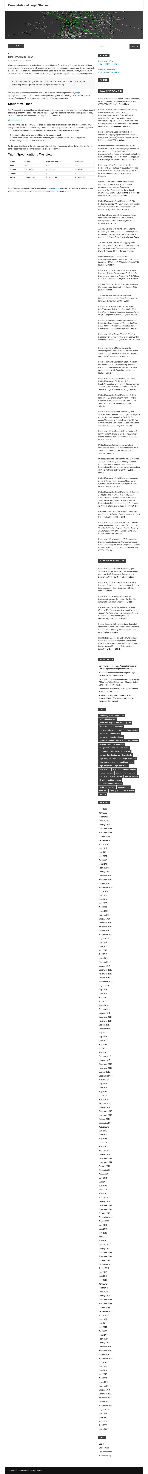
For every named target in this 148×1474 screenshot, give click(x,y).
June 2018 (103, 993)
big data (128, 723)
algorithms (119, 716)
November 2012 (105, 1256)
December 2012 (105, 1252)
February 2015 (105, 1150)
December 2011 (105, 1300)
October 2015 (104, 1119)
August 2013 (104, 1221)
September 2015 (106, 1123)
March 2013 (103, 1241)
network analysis (131, 776)
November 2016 (105, 1068)
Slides (137, 340)
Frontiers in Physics (119, 618)
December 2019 (105, 923)
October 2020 (104, 883)
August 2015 (104, 1127)
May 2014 (103, 1186)
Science (109, 290)
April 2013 (103, 1237)
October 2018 (104, 978)
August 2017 (104, 1033)
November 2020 (105, 880)
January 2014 (104, 1201)
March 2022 (103, 817)
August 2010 (104, 1362)
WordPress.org (105, 1456)
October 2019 (104, 931)
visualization (129, 791)
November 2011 (105, 1303)
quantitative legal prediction (110, 784)
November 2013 (105, 1209)
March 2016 (103, 1099)
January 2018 (104, 1013)
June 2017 (103, 1040)
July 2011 (103, 1319)
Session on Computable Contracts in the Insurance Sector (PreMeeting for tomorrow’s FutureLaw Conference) (117, 698)
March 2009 (103, 1429)
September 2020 (106, 887)
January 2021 (104, 872)
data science (133, 741)
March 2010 (103, 1382)
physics (102, 780)
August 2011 (104, 1315)
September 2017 (106, 1029)
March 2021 (103, 864)
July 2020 (103, 895)
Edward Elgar (105, 160)
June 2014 (103, 1182)
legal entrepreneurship (108, 762)
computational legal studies (127, 730)
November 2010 (105, 1351)
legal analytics (105, 759)
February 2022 (105, 821)
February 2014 (105, 1197)
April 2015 (103, 1143)
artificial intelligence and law (110, 723)
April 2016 (103, 1095)
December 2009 (105, 1394)
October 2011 (104, 1307)
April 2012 (103, 1284)
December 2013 (105, 1205)
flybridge (77, 93)
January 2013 (104, 1248)
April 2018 (103, 1001)
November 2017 (105, 1021)
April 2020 (103, 907)
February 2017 (105, 1056)
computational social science (111, 737)
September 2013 (106, 1217)
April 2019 (103, 954)
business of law (117, 726)
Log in (101, 1444)
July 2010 (103, 1366)
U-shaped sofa (61, 128)
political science (114, 780)
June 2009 (103, 1417)
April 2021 (103, 860)
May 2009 (103, 1421)
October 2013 (104, 1213)
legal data (117, 759)
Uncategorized (115, 791)
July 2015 (103, 1131)
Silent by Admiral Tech (20, 57)
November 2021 (105, 832)
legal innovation (105, 766)
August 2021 (104, 844)
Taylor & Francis (126, 251)
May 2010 (103, 1374)
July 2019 (103, 942)
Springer (122, 140)
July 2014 (103, 1178)
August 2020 (104, 891)
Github (116, 160)
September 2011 (106, 1311)
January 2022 (104, 825)
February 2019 (105, 962)
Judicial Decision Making (120, 751)
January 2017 (104, 1060)
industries (124, 748)
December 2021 (105, 829)
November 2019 (105, 927)
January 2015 (104, 1154)
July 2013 (103, 1225)
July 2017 (103, 1037)
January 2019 (104, 966)
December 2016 (105, 1064)
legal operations (121, 766)
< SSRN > (108, 64)
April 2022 (103, 813)
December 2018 (105, 970)
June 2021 (103, 852)
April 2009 (103, 1425)
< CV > (101, 64)
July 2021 (103, 848)
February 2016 (105, 1103)
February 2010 (105, 1386)
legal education (129, 759)
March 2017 (103, 1052)
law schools (127, 755)
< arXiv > (115, 64)
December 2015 (105, 1111)
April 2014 (103, 1190)
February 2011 (105, 1339)
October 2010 (104, 1354)
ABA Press (110, 223)
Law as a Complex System (109, 755)
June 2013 (103, 1229)
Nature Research (112, 173)
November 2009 (105, 1398)
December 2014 (105, 1158)
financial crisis (105, 744)
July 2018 (103, 989)
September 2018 (106, 982)
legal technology (129, 769)
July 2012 (103, 1272)
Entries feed (104, 1448)
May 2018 (103, 997)
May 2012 (103, 1280)
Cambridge (123, 104)
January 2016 (104, 1107)
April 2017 (103, 1048)
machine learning (106, 773)
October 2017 (104, 1025)
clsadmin (28, 60)
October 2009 (104, 1402)
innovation (103, 751)
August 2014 (104, 1174)
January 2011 (104, 1343)
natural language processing (110, 776)
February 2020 (105, 915)
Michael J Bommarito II (107, 69)
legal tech (116, 769)
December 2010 (105, 1347)
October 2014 (104, 1166)
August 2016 (104, 1080)
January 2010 (104, 1390)
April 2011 (103, 1331)
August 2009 (104, 1409)
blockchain (103, 726)
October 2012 (104, 1260)
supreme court (123, 787)
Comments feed (105, 1452)
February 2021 (105, 868)
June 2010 (103, 1370)
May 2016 (103, 1091)
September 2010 (106, 1358)
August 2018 (104, 986)
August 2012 (104, 1268)
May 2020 (103, 903)
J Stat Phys (110, 265)
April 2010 (103, 1378)
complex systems (106, 730)
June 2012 (103, 1276)
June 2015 (103, 1135)
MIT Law (115, 209)
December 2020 (105, 876)
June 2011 (103, 1323)
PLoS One (132, 279)
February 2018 (105, 1009)
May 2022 (103, 809)
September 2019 (106, 934)
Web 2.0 (102, 794)
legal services (104, 769)
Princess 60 (55, 188)
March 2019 (103, 958)
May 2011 (103, 1327)
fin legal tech (118, 744)
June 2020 (103, 899)
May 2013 (103, 1233)
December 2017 (105, 1017)
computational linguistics (109, 733)
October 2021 (104, 836)
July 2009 (103, 1413)
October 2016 (104, 1072)
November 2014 (105, 1162)
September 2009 (106, 1406)
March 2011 (103, 1335)
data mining (121, 741)
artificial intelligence (107, 719)
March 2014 (103, 1194)
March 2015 (103, 1146)
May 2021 (103, 856)
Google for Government (108, 748)
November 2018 (105, 974)
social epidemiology (107, 787)
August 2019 (104, 938)
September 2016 (106, 1076)
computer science (106, 741)
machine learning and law (126, 773)
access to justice (106, 716)
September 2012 (106, 1264)
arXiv (132, 160)
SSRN (124, 160)
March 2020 (103, 911)
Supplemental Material (119, 126)
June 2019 (103, 946)
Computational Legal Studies (28, 5)
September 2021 (106, 840)
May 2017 (103, 1044)
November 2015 (105, 1115)
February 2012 (105, 1292)
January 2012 (104, 1296)
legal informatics (126, 762)
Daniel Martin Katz (105, 61)
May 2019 (103, 950)
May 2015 (103, 1139)
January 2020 (104, 919)
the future (103, 791)
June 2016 (103, 1088)
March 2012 (103, 1288)
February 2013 (105, 1245)
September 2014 (106, 1170)
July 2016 (103, 1084)
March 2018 (103, 1005)
